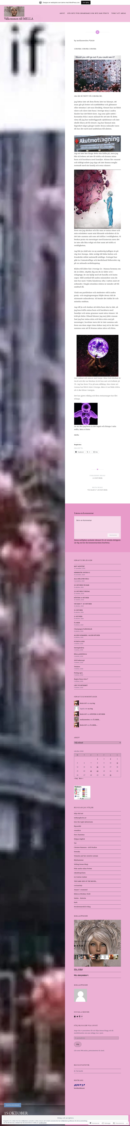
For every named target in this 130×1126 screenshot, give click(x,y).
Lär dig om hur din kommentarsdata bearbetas (91, 543)
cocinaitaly (78, 885)
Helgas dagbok (79, 839)
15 (97, 767)
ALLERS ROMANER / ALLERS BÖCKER (87, 635)
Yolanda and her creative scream (86, 856)
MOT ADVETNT (79, 566)
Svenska (77, 852)
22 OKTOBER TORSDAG (82, 591)
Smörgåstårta (79, 648)
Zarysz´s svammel (81, 890)
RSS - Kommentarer (81, 975)
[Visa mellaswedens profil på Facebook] (75, 946)
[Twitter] (77, 1016)
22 (97, 771)
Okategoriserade (13, 1105)
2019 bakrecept (79, 660)
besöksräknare (79, 1088)
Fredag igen (78, 673)
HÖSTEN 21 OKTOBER (81, 598)
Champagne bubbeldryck (83, 629)
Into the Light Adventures (83, 822)
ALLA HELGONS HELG (81, 579)
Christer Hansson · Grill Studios (85, 847)
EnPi (75, 902)
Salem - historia (80, 898)
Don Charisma (79, 835)
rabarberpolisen (80, 873)
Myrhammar (78, 860)
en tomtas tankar (80, 877)
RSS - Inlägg (78, 969)
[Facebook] (75, 1016)
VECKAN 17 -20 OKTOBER (83, 604)
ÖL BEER (77, 623)
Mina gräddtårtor (80, 654)
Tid (75, 843)
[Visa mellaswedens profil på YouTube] (82, 946)
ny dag (92, 703)
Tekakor (77, 667)
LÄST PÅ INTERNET (81, 685)
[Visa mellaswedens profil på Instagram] (79, 946)
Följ (77, 1044)
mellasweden (85, 720)
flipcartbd (77, 826)
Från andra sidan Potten (83, 868)
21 (91, 771)
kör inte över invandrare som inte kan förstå (88, 13)
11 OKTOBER (78, 616)
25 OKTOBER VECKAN (81, 585)
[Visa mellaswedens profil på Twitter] (77, 946)
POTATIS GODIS (79, 641)
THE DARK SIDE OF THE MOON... (85, 881)
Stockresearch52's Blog (82, 907)
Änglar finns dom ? (81, 679)
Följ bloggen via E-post (86, 1025)
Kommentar (113, 535)
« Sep (76, 778)
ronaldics (77, 830)
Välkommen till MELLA (18, 19)
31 (110, 775)
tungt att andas (118, 13)
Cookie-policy (43, 1122)
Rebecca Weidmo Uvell (82, 894)
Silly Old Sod (78, 813)
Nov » (81, 778)
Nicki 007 (83, 703)
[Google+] (82, 1016)
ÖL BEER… (96, 720)
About (62, 13)
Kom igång (86, 2)
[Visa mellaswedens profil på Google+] (84, 946)
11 (117, 763)
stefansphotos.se (80, 818)
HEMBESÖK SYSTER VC (82, 572)
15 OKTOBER (78, 610)
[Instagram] (79, 1016)
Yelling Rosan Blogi (81, 864)
